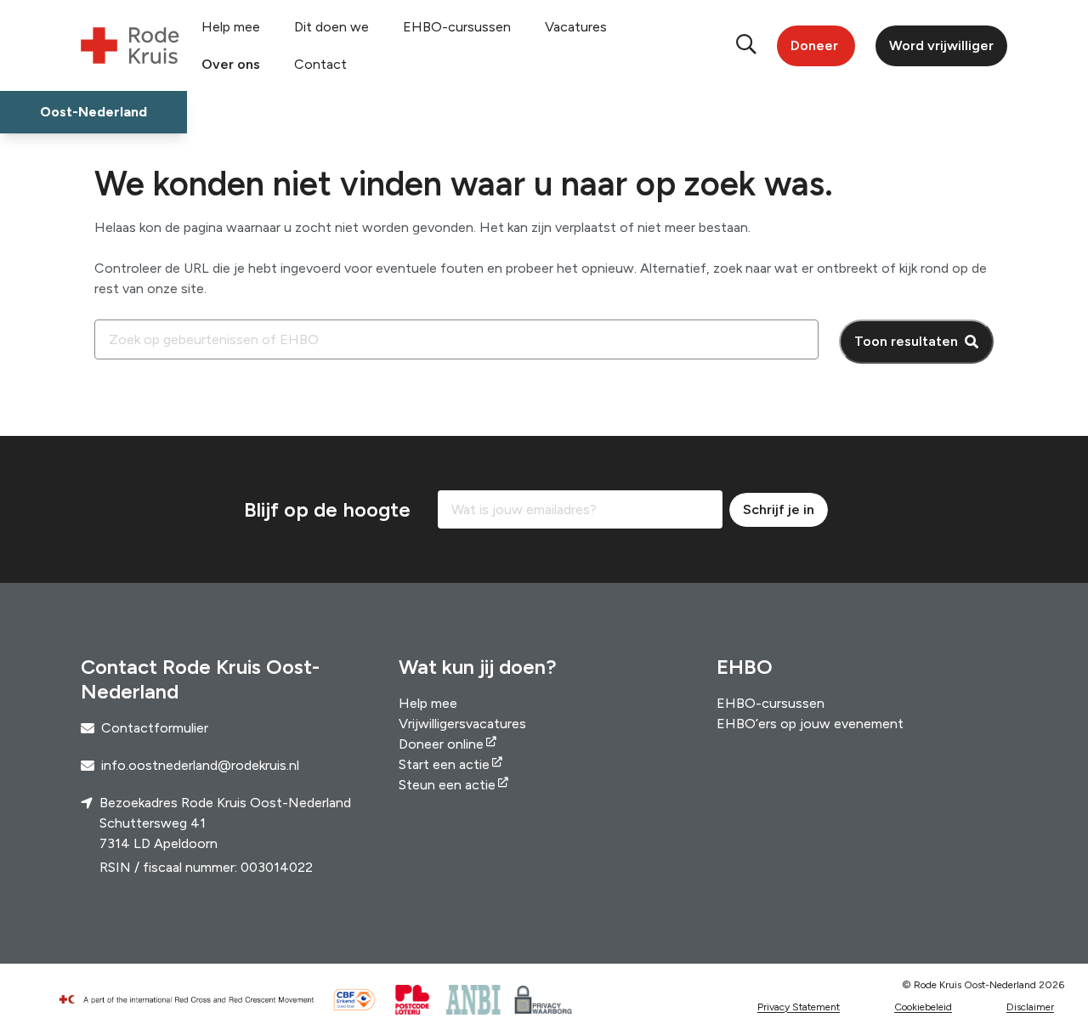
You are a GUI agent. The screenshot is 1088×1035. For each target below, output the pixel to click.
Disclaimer (1030, 1007)
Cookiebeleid (923, 1007)
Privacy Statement (798, 1007)
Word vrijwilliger (941, 45)
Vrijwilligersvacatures (462, 723)
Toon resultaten (906, 341)
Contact (320, 64)
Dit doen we (331, 27)
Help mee (230, 27)
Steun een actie (447, 785)
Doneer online (441, 744)
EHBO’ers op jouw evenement (810, 723)
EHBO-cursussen (457, 27)
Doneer (814, 45)
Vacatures (576, 27)
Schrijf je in (778, 509)
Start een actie (444, 764)
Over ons (230, 64)
